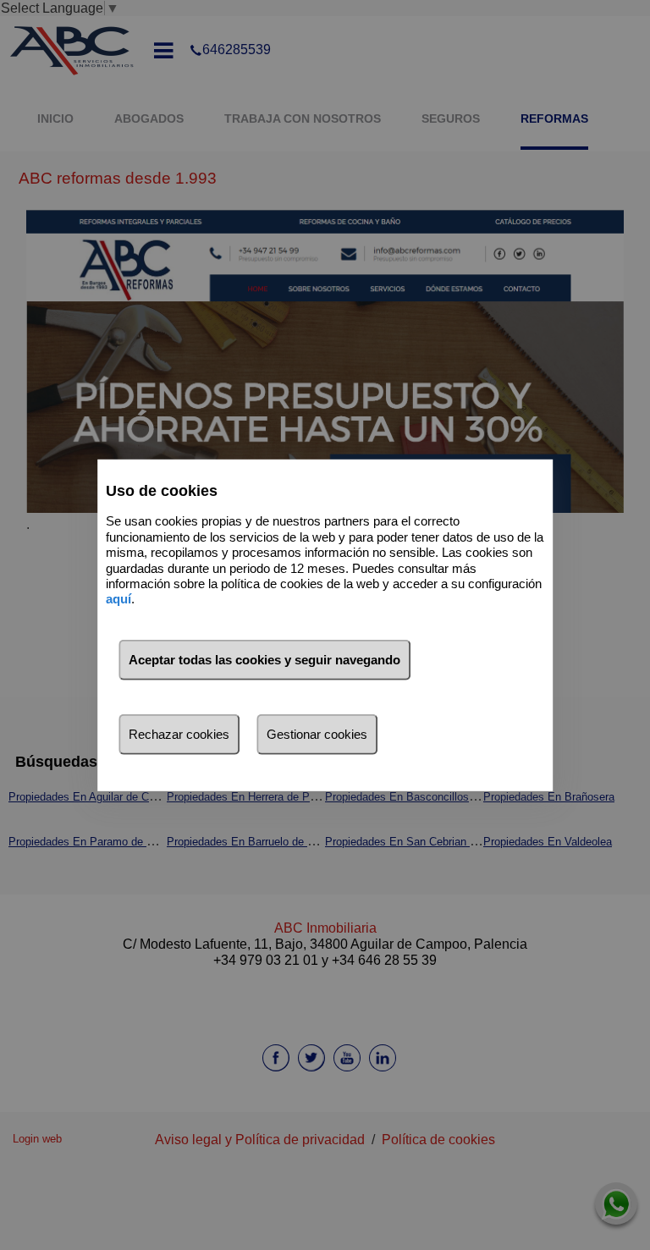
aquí (118, 599)
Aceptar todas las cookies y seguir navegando (264, 660)
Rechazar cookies (179, 734)
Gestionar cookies (317, 734)
